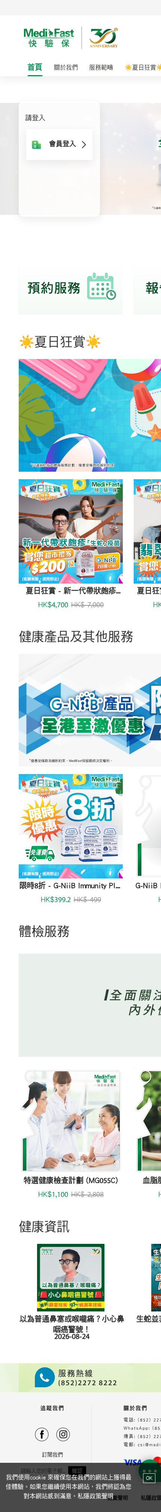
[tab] (35, 68)
